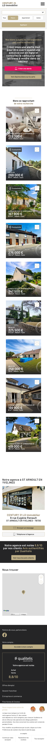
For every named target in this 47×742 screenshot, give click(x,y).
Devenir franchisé (9, 691)
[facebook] (4, 635)
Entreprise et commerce (12, 696)
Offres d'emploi (8, 685)
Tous (4, 18)
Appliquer (23, 25)
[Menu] (43, 3)
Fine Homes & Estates (11, 702)
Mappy (24, 614)
